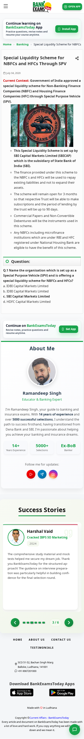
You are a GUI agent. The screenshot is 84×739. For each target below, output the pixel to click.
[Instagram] (53, 474)
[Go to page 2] (15, 622)
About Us (37, 639)
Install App (69, 29)
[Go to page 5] (39, 623)
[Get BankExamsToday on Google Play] (62, 692)
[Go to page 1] (24, 623)
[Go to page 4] (35, 623)
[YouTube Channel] (31, 474)
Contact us (61, 639)
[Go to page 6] (43, 623)
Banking (22, 44)
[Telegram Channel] (42, 474)
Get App (71, 329)
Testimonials (42, 647)
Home (7, 44)
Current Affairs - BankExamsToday (49, 717)
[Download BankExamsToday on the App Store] (21, 692)
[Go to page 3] (31, 622)
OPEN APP (74, 6)
